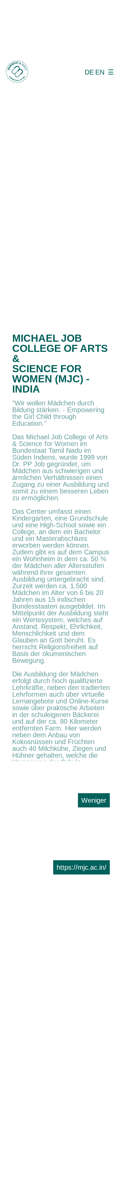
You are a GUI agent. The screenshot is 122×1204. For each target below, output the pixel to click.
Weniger (93, 800)
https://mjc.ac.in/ (81, 867)
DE (89, 72)
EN (99, 72)
